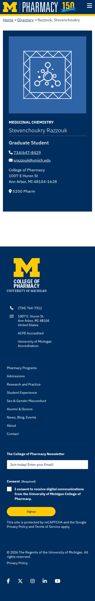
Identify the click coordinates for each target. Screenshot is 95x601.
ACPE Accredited (31, 333)
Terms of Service (47, 526)
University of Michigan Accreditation (35, 343)
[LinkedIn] (45, 581)
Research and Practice (24, 384)
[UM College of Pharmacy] (27, 274)
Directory (25, 19)
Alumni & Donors (20, 409)
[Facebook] (8, 581)
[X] (20, 581)
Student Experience (22, 392)
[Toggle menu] (89, 5)
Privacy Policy (17, 526)
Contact (13, 434)
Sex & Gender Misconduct (26, 401)
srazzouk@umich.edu (32, 160)
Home (8, 19)
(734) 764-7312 (30, 308)
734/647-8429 (27, 152)
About (11, 425)
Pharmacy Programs (22, 368)
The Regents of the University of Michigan (50, 552)
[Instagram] (33, 581)
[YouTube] (57, 581)
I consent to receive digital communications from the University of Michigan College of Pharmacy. (49, 494)
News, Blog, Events (21, 417)
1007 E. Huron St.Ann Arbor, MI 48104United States (33, 320)
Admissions (16, 376)
